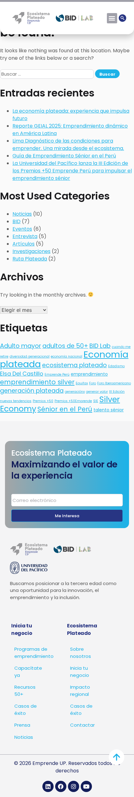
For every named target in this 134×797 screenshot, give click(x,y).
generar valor (97, 391)
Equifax (82, 383)
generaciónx (75, 391)
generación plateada (32, 391)
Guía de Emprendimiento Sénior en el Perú (64, 155)
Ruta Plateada (29, 258)
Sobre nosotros (80, 652)
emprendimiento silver (37, 382)
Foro (92, 383)
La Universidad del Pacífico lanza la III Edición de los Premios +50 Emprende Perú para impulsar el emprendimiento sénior (72, 171)
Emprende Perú (57, 374)
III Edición (117, 391)
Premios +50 (43, 401)
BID (16, 221)
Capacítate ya (28, 671)
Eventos (22, 228)
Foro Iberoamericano (114, 383)
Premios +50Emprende (73, 401)
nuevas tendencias (15, 401)
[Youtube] (86, 786)
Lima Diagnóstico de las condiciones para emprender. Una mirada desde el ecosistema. (68, 144)
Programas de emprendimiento (31, 652)
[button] (112, 18)
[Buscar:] (47, 73)
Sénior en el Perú (64, 409)
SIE (95, 401)
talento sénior (108, 410)
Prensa (22, 725)
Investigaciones (31, 251)
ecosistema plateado (74, 365)
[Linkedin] (48, 786)
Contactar (82, 725)
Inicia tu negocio (79, 671)
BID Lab (100, 346)
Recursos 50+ (25, 690)
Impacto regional (80, 690)
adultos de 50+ (65, 346)
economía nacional (66, 356)
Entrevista (24, 236)
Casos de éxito (25, 709)
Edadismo (116, 366)
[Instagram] (73, 786)
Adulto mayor (20, 346)
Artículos (23, 243)
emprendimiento (89, 374)
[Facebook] (60, 786)
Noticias (22, 214)
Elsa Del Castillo (21, 373)
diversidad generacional (30, 356)
